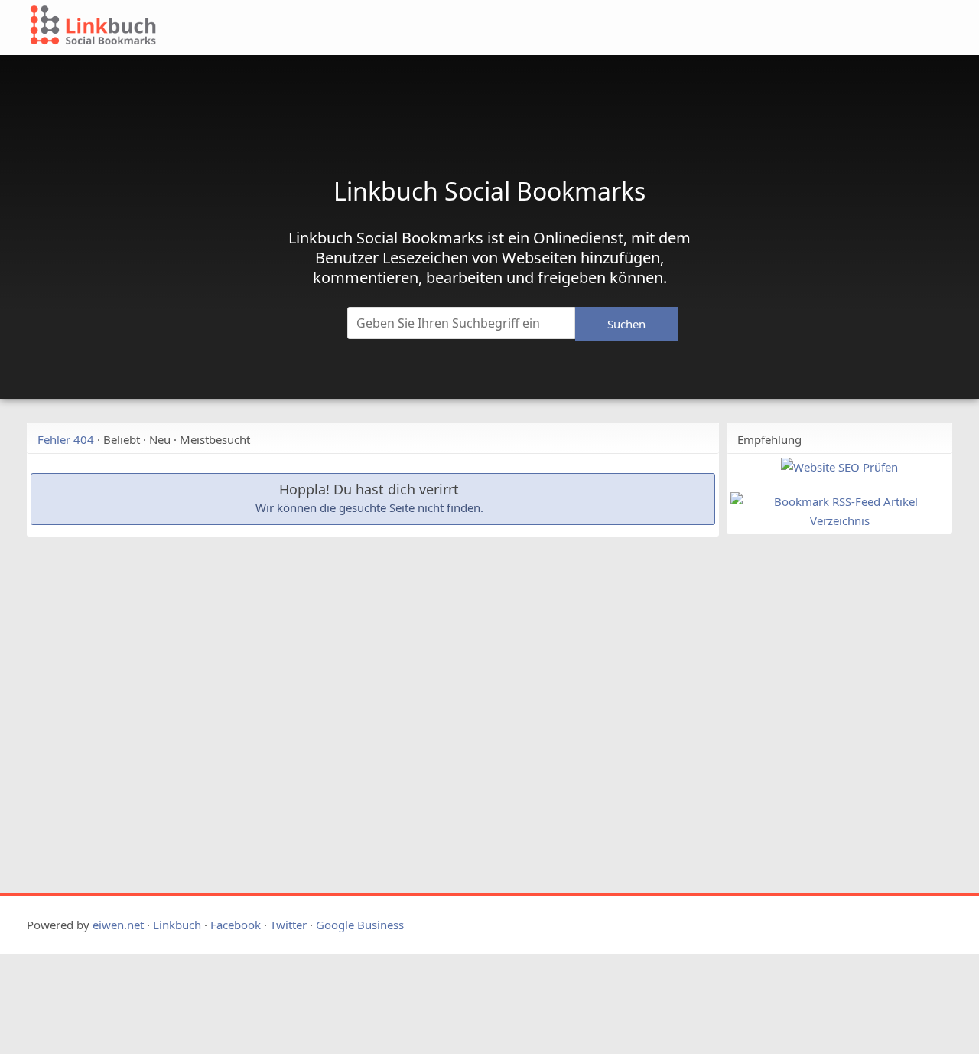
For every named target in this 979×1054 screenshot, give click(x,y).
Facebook (235, 924)
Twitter (288, 924)
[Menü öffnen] (816, 32)
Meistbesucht (215, 439)
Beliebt (121, 439)
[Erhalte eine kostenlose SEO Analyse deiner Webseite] (839, 467)
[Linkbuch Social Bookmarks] (396, 27)
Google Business (360, 924)
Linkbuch (177, 924)
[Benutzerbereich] (881, 32)
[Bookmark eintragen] (919, 32)
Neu (160, 439)
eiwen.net (118, 924)
